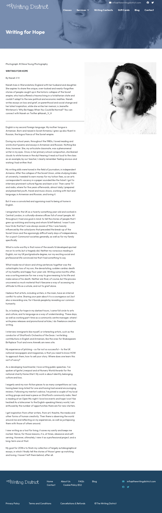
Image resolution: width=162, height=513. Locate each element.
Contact (51, 484)
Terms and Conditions (40, 503)
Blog (94, 481)
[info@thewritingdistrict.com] (124, 481)
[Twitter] (152, 2)
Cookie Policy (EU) (72, 484)
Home (50, 481)
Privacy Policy (13, 503)
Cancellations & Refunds (72, 503)
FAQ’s (81, 481)
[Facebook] (148, 2)
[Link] (28, 7)
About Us (65, 481)
